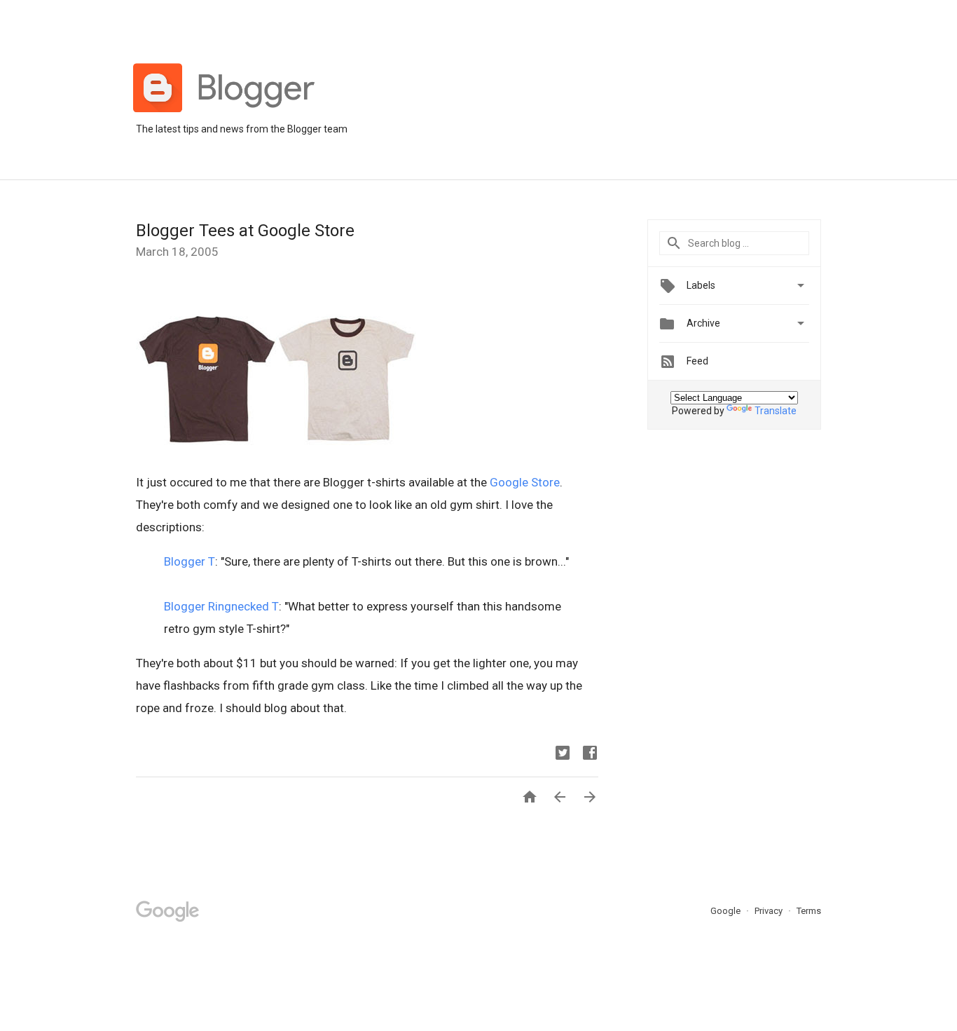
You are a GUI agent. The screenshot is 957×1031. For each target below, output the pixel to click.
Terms (809, 911)
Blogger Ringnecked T (221, 606)
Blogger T (189, 561)
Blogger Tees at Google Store (245, 230)
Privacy (770, 911)
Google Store (525, 482)
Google (726, 911)
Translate (776, 410)
